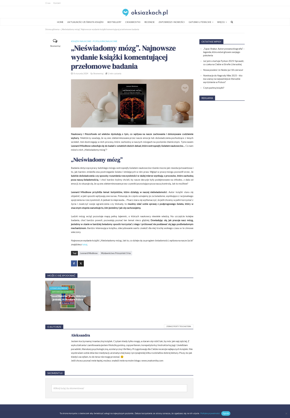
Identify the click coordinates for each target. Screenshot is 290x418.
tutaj (84, 244)
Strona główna (52, 29)
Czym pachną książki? (213, 87)
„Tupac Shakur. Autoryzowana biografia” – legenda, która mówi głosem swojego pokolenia (224, 52)
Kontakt (57, 3)
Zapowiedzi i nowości (172, 22)
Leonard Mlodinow (89, 253)
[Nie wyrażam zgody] (286, 413)
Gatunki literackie (200, 22)
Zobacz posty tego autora (178, 326)
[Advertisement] (222, 148)
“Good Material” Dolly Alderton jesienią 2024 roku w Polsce (68, 297)
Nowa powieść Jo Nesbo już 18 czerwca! (223, 70)
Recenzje (149, 22)
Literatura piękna (58, 288)
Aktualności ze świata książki (85, 22)
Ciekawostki (132, 22)
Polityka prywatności (210, 413)
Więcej (221, 22)
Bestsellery (114, 22)
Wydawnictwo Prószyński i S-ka (116, 253)
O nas (47, 3)
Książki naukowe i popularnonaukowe (94, 41)
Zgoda (226, 413)
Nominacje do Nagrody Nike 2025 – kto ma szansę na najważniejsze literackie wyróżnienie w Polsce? (222, 78)
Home (60, 22)
